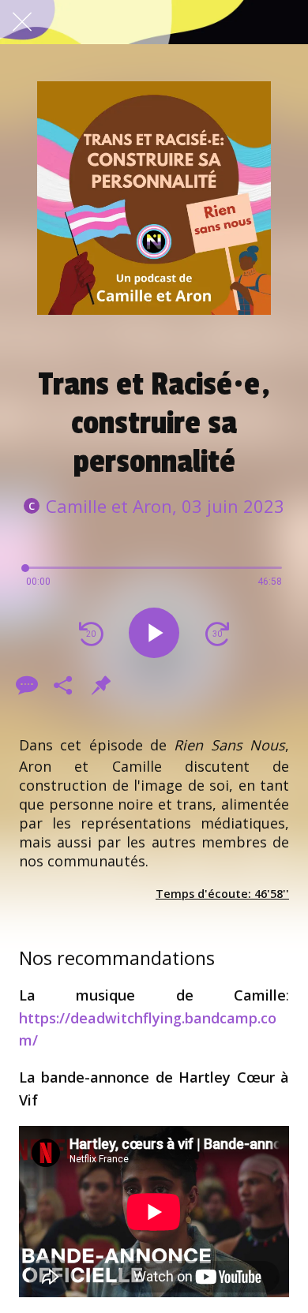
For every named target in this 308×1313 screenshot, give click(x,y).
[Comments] (25, 685)
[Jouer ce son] (154, 633)
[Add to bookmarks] (101, 685)
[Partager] (63, 685)
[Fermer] (22, 22)
